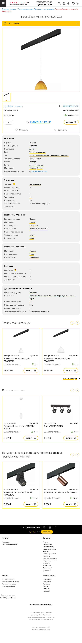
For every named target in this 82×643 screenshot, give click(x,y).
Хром (31, 165)
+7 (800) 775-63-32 (43, 2)
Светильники (47, 544)
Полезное (46, 589)
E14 (30, 197)
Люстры (45, 542)
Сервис (5, 575)
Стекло (39, 168)
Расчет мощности (39, 171)
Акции (5, 538)
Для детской (47, 565)
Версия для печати (70, 106)
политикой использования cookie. (41, 619)
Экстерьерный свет (49, 554)
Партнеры (46, 591)
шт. (34, 532)
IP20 (31, 302)
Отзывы (45, 586)
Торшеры (46, 551)
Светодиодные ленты (50, 558)
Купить (69, 122)
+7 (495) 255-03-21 (43, 4)
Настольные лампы (49, 549)
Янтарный (39, 165)
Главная (5, 9)
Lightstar (8, 106)
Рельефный (43, 228)
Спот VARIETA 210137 (53, 426)
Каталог (13, 9)
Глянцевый (34, 257)
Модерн (32, 162)
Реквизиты (46, 584)
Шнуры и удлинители (50, 561)
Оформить (47, 532)
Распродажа (6, 542)
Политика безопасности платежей (41, 605)
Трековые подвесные (59, 155)
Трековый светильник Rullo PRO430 (60, 492)
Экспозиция (43, 296)
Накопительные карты (9, 544)
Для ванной (47, 570)
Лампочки (46, 556)
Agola (31, 149)
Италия (18, 106)
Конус (31, 235)
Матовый (33, 228)
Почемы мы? (47, 579)
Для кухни (46, 563)
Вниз (31, 238)
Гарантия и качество (9, 584)
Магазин (33, 296)
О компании (49, 575)
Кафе (59, 296)
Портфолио (47, 582)
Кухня (64, 296)
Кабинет (52, 296)
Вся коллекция (70, 379)
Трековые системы (25, 9)
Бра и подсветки (48, 547)
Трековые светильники (44, 9)
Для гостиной (47, 568)
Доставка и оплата (8, 579)
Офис (31, 298)
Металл (32, 168)
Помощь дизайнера (8, 586)
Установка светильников (10, 582)
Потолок (33, 292)
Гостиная (71, 296)
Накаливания (35, 184)
